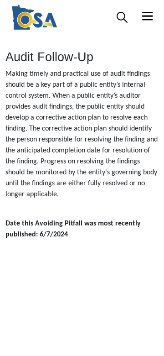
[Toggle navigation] (147, 17)
